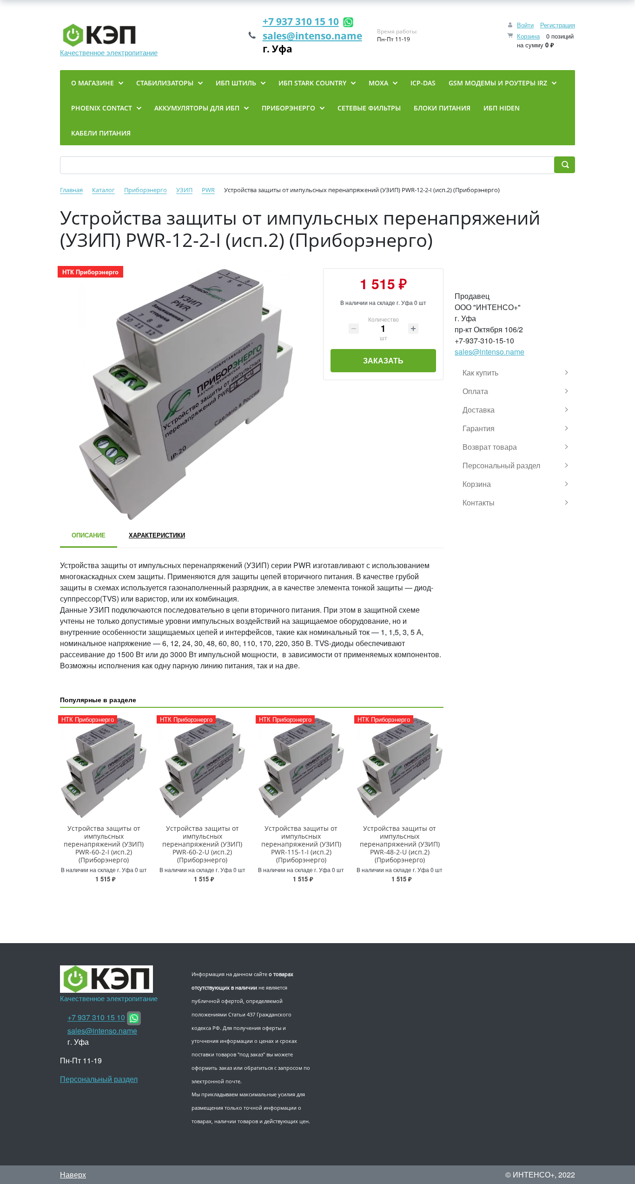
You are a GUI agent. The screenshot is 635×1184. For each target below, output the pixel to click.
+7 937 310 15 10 (301, 21)
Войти (525, 24)
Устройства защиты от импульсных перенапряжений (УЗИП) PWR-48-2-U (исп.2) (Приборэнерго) (400, 844)
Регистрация (557, 24)
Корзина (528, 36)
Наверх (73, 1174)
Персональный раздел (99, 1079)
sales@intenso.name (312, 35)
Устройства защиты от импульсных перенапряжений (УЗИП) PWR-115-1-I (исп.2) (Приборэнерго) (301, 844)
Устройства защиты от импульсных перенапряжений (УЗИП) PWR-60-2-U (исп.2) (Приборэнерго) (202, 844)
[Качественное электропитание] (109, 35)
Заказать (383, 360)
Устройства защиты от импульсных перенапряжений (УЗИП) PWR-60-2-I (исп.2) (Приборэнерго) (104, 844)
